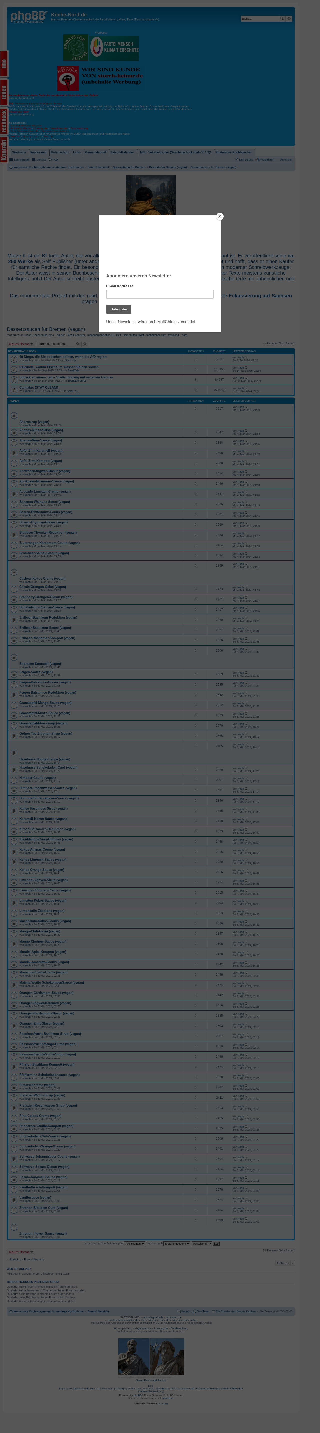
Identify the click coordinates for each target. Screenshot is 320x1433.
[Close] (220, 216)
